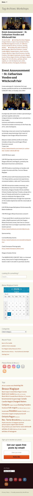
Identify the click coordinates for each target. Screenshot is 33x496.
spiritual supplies (6, 424)
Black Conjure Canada (8, 392)
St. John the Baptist (12, 61)
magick (11, 414)
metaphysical (17, 414)
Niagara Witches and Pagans (18, 57)
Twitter (18, 427)
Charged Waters (6, 42)
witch (23, 61)
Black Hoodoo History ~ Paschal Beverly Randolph (15, 351)
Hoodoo (23, 55)
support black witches (17, 424)
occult (24, 414)
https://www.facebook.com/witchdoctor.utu (15, 229)
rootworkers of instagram (12, 422)
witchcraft (4, 63)
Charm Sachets (24, 51)
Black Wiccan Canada (20, 394)
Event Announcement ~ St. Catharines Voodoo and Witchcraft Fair (14, 34)
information (5, 414)
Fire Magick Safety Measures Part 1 (11, 349)
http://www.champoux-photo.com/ (13, 248)
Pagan (3, 59)
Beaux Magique (26, 40)
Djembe (9, 53)
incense (28, 411)
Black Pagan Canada (20, 392)
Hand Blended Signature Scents (10, 44)
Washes (4, 47)
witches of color (7, 429)
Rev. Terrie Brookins (11, 59)
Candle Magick (6, 51)
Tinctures (19, 45)
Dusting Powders (24, 42)
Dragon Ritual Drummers (18, 53)
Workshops (23, 63)
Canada (25, 49)
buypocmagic (16, 399)
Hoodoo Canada (21, 411)
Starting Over (5, 354)
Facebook (5, 408)
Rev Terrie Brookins (25, 420)
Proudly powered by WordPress (20, 492)
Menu (3, 2)
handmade (17, 55)
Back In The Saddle (7, 343)
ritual (3, 422)
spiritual (19, 59)
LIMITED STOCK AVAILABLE (9, 346)
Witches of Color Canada (19, 429)
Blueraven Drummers (16, 49)
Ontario (28, 57)
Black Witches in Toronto (23, 396)
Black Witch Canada (8, 396)
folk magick (10, 55)
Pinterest (17, 417)
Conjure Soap (15, 42)
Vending (25, 45)
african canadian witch (8, 385)
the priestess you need (9, 427)
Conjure (4, 53)
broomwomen (7, 399)
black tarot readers (8, 394)
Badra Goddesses (22, 47)
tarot (20, 61)
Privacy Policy (5, 492)
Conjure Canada (13, 405)
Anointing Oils (17, 40)
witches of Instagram (13, 63)
